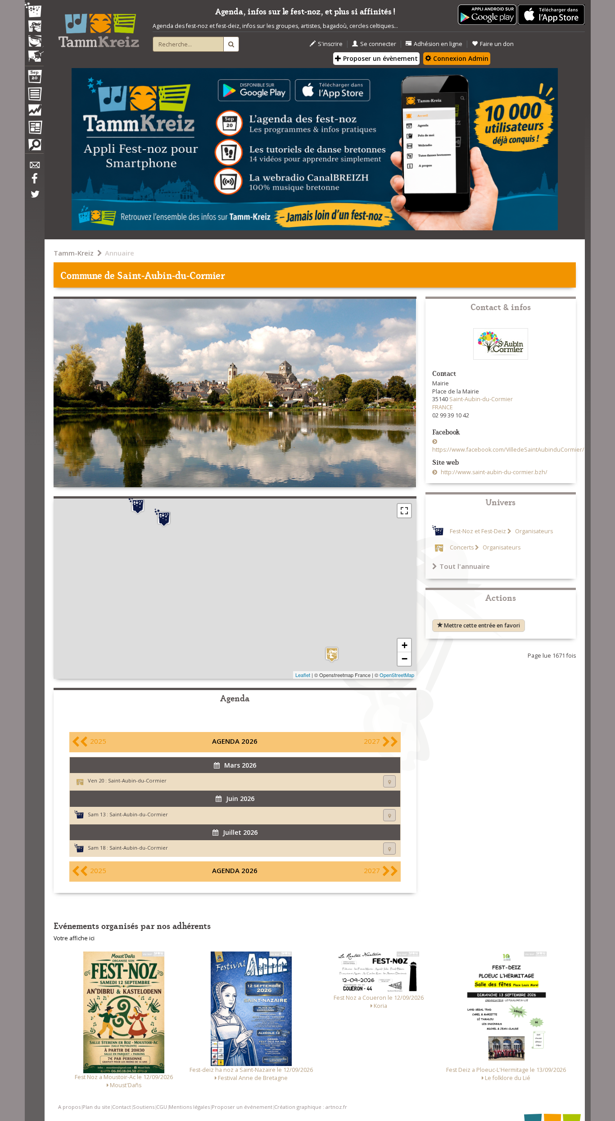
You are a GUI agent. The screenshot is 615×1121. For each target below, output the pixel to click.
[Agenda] (34, 78)
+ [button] (404, 645)
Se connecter (378, 44)
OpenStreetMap (397, 674)
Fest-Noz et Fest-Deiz (478, 531)
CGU (161, 1106)
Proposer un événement (242, 1106)
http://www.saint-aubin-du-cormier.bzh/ (493, 472)
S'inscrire (330, 44)
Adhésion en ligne (438, 44)
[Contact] (34, 167)
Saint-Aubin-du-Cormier (137, 780)
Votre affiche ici (74, 938)
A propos (69, 1106)
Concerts (462, 547)
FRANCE (442, 407)
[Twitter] (34, 198)
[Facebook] (34, 181)
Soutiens (143, 1106)
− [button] (404, 658)
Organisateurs (533, 531)
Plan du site (96, 1106)
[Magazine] (34, 128)
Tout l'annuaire (464, 566)
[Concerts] (34, 27)
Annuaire (119, 252)
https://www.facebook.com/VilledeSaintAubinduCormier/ (508, 449)
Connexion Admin (459, 58)
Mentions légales (189, 1106)
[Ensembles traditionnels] (34, 53)
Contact (121, 1106)
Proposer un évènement (379, 58)
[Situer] (389, 781)
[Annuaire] (34, 95)
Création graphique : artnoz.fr (310, 1106)
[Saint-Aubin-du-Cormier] (332, 654)
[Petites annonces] (34, 147)
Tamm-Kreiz (74, 252)
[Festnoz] (34, 10)
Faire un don (497, 44)
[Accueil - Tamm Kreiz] (99, 27)
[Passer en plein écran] (404, 510)
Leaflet (302, 674)
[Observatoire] (34, 112)
